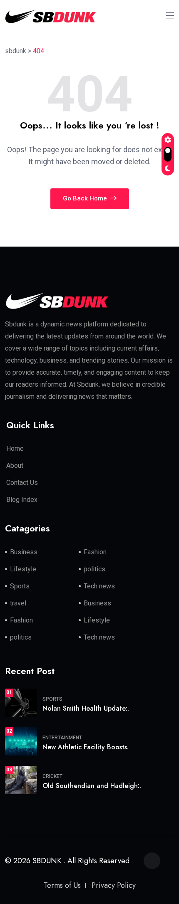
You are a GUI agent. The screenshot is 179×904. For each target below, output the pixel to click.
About (14, 465)
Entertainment (62, 737)
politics (94, 569)
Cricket (52, 776)
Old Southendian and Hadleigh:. (91, 785)
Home (15, 448)
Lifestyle (23, 569)
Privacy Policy (114, 885)
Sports (20, 586)
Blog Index (21, 500)
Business (23, 552)
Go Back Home (86, 198)
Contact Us (22, 483)
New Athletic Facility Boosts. (85, 747)
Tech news (99, 586)
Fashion (95, 552)
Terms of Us (62, 885)
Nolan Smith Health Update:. (85, 708)
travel (18, 603)
